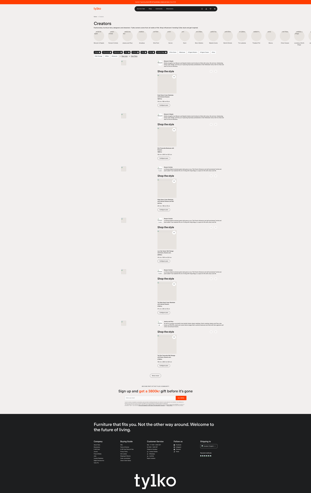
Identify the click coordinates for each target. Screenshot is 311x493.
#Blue (150, 52)
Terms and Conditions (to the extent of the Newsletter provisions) (151, 405)
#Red (142, 52)
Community (159, 9)
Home (95, 16)
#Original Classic (204, 52)
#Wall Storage (98, 56)
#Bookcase (182, 52)
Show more (155, 375)
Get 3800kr (181, 398)
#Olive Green (172, 52)
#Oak (126, 52)
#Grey (213, 52)
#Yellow (134, 52)
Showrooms (169, 9)
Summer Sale (141, 9)
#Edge (96, 52)
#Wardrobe (117, 52)
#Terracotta (106, 52)
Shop (150, 9)
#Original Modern (192, 52)
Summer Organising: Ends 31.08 (155, 2)
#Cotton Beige (160, 52)
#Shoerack (114, 56)
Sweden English (209, 446)
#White (107, 56)
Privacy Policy (169, 405)
